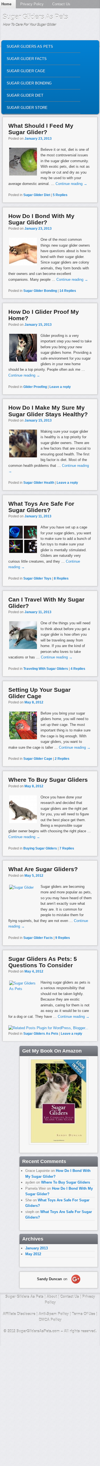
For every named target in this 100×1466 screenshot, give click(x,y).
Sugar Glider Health (38, 483)
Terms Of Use (83, 1314)
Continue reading (71, 184)
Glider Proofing (35, 387)
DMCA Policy (50, 1320)
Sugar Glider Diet (25, 95)
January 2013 (36, 1248)
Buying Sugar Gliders (40, 848)
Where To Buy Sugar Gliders (48, 779)
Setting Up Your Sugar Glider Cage (39, 692)
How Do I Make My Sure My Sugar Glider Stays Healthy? (48, 410)
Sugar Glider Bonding (29, 83)
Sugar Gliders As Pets (35, 17)
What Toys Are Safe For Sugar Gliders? (41, 506)
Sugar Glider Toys (37, 578)
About (52, 1297)
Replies (60, 195)
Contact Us (61, 4)
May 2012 (33, 1254)
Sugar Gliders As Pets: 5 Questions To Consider (42, 962)
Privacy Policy (32, 4)
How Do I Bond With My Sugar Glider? (41, 219)
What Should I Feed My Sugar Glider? (40, 128)
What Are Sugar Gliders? (43, 869)
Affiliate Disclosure (19, 1314)
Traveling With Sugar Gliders (45, 669)
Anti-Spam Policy (54, 1314)
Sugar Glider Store (27, 108)
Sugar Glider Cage (26, 71)
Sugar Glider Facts (27, 59)
